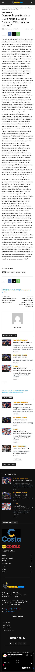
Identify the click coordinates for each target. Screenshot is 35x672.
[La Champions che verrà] (6, 357)
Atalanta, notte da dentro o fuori (22, 342)
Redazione (9, 29)
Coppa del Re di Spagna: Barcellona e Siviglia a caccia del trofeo (9, 300)
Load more (17, 459)
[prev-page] (3, 382)
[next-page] (6, 382)
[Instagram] (15, 643)
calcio (7, 8)
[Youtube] (24, 643)
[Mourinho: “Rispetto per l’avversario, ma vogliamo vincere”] (6, 368)
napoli (12, 272)
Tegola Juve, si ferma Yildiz (21, 448)
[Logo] (17, 2)
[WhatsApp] (18, 34)
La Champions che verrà (20, 357)
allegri (18, 272)
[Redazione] (3, 29)
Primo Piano (8, 12)
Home (3, 8)
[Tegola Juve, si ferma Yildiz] (6, 448)
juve (8, 272)
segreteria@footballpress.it (12, 609)
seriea (23, 272)
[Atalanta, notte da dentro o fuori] (6, 343)
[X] (14, 34)
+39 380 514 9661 (9, 611)
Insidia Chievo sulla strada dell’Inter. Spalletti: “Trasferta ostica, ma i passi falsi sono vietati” (26, 302)
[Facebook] (9, 34)
